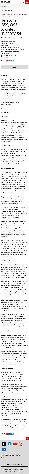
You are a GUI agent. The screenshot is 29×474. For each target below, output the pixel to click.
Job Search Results (15, 14)
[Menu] (27, 2)
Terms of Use (15, 469)
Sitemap (3, 457)
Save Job (14, 67)
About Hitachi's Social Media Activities (11, 455)
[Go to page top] (27, 438)
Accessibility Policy (7, 469)
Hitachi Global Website (14, 464)
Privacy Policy (22, 469)
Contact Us (4, 460)
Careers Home (5, 14)
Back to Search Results (6, 10)
